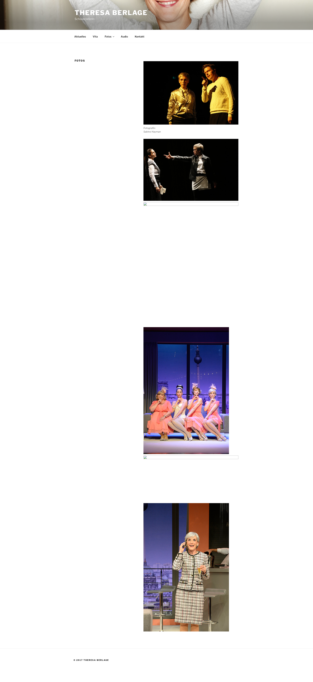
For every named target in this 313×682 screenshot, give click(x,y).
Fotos (108, 36)
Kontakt (139, 36)
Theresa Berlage (111, 13)
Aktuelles (80, 36)
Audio (124, 36)
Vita (95, 36)
